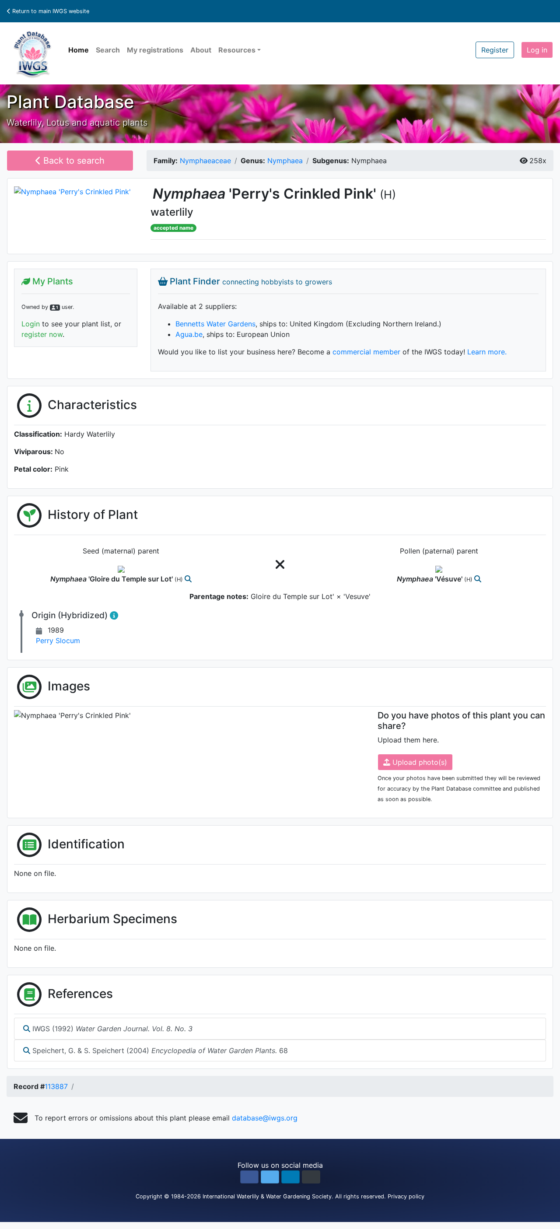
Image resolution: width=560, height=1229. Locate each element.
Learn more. (487, 351)
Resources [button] (237, 50)
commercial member (366, 351)
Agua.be (189, 334)
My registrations (155, 50)
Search (108, 50)
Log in (537, 50)
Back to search (73, 160)
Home (78, 50)
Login (30, 323)
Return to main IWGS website (49, 11)
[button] (249, 1176)
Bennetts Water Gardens (215, 323)
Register (494, 50)
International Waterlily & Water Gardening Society (267, 1196)
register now (42, 334)
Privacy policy (406, 1196)
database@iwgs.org (265, 1117)
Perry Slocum (58, 640)
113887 (56, 1086)
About (200, 50)
